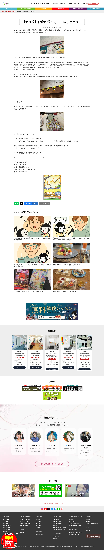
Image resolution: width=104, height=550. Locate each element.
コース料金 (56, 519)
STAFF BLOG (10, 11)
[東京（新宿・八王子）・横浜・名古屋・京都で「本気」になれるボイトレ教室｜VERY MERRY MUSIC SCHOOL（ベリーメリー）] (6, 3)
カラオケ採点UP (57, 523)
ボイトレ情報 (81, 3)
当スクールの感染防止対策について (52, 503)
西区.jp (88, 530)
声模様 (5, 531)
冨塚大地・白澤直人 (74, 523)
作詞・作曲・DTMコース (59, 527)
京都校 (38, 527)
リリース (5, 523)
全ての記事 (6, 519)
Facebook (28, 203)
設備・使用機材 (24, 525)
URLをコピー (44, 203)
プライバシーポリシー (92, 523)
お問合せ (55, 538)
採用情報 (88, 519)
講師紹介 (55, 3)
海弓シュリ (72, 521)
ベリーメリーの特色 (25, 519)
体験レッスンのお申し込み (76, 532)
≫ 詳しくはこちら (19, 367)
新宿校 (38, 519)
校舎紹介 (62, 3)
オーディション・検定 (26, 523)
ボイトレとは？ (57, 521)
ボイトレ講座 (6, 527)
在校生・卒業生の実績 (75, 525)
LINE (16, 203)
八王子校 (38, 521)
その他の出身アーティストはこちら (52, 464)
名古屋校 (38, 525)
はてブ (35, 203)
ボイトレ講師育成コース (59, 529)
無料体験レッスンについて (76, 534)
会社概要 (88, 521)
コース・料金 (35, 3)
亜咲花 (71, 519)
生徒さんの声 (72, 3)
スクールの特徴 (44, 3)
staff (53, 27)
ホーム (2, 11)
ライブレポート (7, 529)
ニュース (5, 521)
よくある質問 (56, 536)
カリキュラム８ (24, 521)
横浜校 (38, 523)
